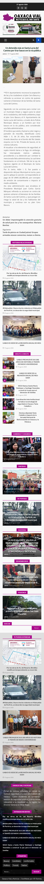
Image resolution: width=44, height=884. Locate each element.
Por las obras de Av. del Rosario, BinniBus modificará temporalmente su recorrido (22, 258)
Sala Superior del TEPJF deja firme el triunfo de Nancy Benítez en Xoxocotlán (22, 488)
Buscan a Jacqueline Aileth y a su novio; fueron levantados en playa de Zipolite (22, 580)
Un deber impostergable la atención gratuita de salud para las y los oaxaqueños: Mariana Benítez (22, 221)
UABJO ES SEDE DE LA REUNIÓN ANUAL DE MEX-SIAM (22, 328)
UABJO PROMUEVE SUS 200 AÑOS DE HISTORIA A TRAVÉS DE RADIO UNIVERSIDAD (22, 722)
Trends (15, 865)
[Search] (33, 40)
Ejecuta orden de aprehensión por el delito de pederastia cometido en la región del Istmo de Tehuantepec (22, 611)
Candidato (16, 861)
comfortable (29, 861)
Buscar (7, 624)
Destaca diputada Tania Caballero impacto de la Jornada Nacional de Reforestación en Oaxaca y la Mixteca (8, 404)
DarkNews (25, 879)
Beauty (6, 861)
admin (5, 54)
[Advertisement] (22, 29)
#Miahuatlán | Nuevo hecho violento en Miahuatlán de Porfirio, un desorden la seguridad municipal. (22, 293)
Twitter (24, 865)
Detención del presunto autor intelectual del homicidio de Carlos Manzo (22, 548)
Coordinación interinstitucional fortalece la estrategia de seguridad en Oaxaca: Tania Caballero (8, 390)
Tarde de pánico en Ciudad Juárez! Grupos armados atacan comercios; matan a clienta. (22, 232)
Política (7, 865)
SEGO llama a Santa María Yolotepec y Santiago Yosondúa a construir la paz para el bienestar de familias (8, 377)
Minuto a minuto (38, 40)
